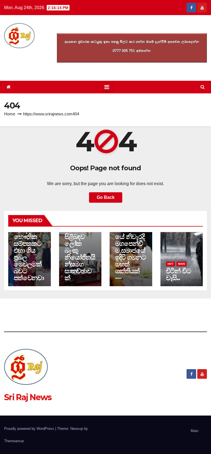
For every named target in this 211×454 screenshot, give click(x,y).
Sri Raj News (28, 397)
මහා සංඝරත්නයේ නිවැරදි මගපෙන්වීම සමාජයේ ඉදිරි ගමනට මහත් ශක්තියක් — (130, 250)
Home (9, 114)
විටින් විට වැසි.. (178, 274)
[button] (203, 87)
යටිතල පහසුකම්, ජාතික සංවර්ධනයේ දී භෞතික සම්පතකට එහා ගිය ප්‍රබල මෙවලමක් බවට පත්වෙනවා (29, 240)
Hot (170, 263)
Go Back (106, 197)
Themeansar (14, 441)
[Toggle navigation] (107, 87)
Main (181, 263)
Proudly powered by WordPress (29, 429)
